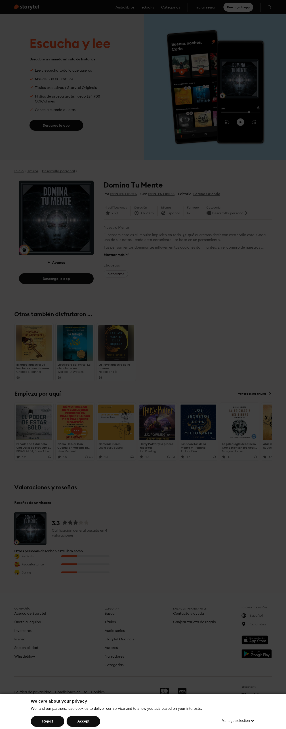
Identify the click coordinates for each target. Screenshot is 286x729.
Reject (47, 721)
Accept (83, 721)
